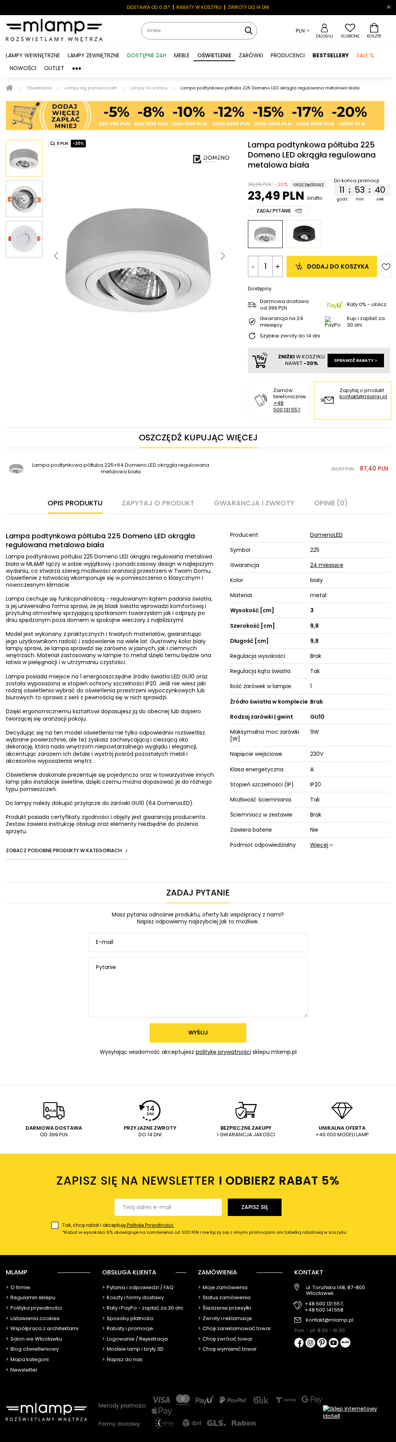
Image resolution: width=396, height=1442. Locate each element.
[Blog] (345, 1343)
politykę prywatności (223, 1052)
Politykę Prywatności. (150, 1225)
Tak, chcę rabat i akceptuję (204, 1228)
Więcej (319, 844)
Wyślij (198, 1032)
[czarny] (304, 234)
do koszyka (338, 266)
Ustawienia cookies (35, 1318)
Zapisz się (254, 1207)
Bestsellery (330, 55)
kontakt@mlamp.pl (363, 397)
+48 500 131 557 (286, 406)
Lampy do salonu (148, 88)
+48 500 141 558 (324, 1310)
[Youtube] (333, 1343)
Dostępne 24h (146, 55)
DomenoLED (326, 534)
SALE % (365, 55)
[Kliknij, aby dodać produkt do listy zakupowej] (386, 266)
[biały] (265, 234)
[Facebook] (299, 1343)
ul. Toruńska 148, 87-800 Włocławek (335, 1290)
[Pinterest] (322, 1343)
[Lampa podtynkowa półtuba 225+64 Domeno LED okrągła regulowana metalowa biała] (16, 468)
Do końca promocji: (358, 181)
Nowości (23, 68)
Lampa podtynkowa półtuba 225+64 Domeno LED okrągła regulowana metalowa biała (120, 468)
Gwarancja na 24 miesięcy (281, 322)
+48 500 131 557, (324, 1304)
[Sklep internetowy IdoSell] (356, 1412)
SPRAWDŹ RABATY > (355, 360)
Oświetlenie (38, 88)
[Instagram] (310, 1343)
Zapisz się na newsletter (198, 1180)
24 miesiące (326, 565)
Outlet (54, 68)
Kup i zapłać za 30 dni (366, 322)
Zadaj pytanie (273, 210)
